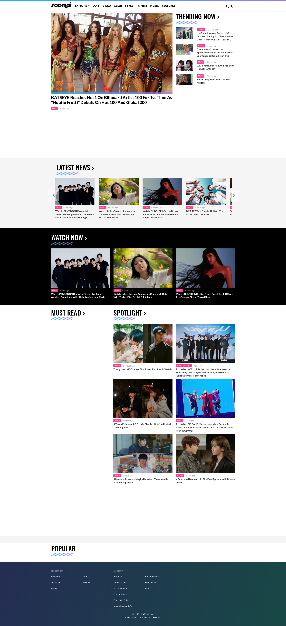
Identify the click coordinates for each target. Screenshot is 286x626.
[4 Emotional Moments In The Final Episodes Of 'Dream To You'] (205, 453)
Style (129, 5)
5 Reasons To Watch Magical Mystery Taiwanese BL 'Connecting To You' (141, 481)
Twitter (54, 588)
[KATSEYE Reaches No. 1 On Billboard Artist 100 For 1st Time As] (111, 53)
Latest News (73, 167)
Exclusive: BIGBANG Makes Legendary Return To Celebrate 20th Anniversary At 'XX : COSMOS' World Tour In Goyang (205, 427)
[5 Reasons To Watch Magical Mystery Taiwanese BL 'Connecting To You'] (142, 453)
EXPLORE (81, 5)
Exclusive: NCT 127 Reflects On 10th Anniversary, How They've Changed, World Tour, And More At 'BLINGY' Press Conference (203, 372)
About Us (118, 576)
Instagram (55, 582)
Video (106, 5)
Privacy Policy (120, 588)
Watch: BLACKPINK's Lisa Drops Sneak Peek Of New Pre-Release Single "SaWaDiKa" (160, 214)
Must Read (66, 312)
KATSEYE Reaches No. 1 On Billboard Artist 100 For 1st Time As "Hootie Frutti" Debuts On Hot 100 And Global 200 (111, 100)
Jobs (147, 588)
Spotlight (128, 312)
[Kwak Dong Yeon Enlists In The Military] (184, 79)
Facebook (55, 576)
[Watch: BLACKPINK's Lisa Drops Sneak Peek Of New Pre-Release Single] (162, 191)
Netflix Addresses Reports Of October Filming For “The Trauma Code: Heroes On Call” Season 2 (215, 36)
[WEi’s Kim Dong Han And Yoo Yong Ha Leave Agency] (184, 65)
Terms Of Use (120, 582)
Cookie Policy (120, 594)
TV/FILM (141, 5)
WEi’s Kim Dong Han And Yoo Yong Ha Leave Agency (215, 67)
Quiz (96, 5)
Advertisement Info (123, 606)
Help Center (150, 582)
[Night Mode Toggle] (232, 6)
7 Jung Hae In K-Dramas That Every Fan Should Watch (142, 369)
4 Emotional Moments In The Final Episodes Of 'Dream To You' (205, 481)
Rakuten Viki (149, 617)
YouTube (86, 582)
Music (154, 5)
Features (168, 5)
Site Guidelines (152, 576)
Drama (201, 29)
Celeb (118, 5)
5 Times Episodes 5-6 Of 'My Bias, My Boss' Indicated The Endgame (142, 426)
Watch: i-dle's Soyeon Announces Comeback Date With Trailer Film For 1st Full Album (117, 214)
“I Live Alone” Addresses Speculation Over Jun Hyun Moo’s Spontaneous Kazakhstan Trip (215, 52)
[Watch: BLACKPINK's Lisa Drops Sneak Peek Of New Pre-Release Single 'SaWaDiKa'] (205, 268)
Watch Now (67, 237)
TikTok (85, 576)
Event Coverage (184, 366)
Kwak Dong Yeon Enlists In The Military (213, 81)
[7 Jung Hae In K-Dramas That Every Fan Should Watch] (142, 343)
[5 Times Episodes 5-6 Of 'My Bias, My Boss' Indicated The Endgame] (142, 398)
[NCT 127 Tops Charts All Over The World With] (206, 191)
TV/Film (201, 46)
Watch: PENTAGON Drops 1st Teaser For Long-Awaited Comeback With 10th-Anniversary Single (74, 214)
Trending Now (196, 16)
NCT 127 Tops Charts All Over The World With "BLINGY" (204, 213)
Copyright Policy (122, 600)
